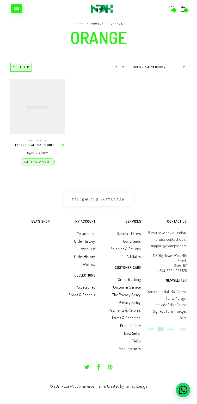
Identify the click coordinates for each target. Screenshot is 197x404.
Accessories (86, 287)
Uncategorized (38, 140)
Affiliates (134, 256)
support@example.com (168, 245)
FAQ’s (136, 341)
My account (86, 233)
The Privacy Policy (126, 294)
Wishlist (89, 264)
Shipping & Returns (126, 248)
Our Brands (132, 241)
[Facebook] (98, 367)
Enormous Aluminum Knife (35, 145)
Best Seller (132, 333)
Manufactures (130, 348)
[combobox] (119, 67)
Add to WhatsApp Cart (37, 161)
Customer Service (127, 287)
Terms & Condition (126, 318)
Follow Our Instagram (98, 200)
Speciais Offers (129, 233)
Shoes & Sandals (82, 294)
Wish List (88, 248)
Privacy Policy (130, 302)
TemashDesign (136, 386)
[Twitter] (86, 367)
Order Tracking (129, 279)
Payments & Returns (125, 310)
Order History (84, 241)
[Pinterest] (110, 367)
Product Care (130, 325)
